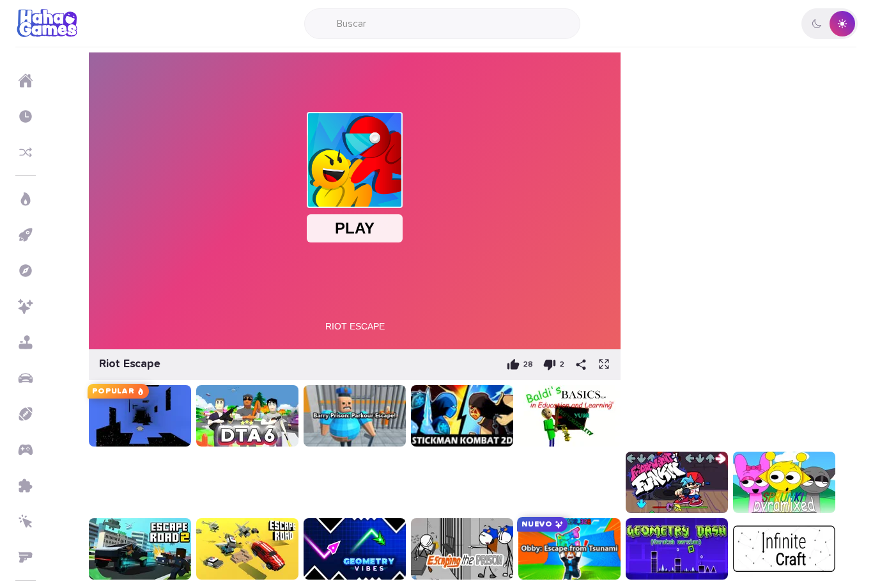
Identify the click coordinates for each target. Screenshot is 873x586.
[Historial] (25, 116)
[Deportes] (25, 414)
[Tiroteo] (25, 557)
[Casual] (25, 342)
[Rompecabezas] (25, 485)
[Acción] (25, 199)
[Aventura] (25, 271)
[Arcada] (25, 235)
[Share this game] (581, 364)
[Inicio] (25, 81)
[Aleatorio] (25, 152)
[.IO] (25, 450)
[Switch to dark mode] (829, 23)
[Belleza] (25, 306)
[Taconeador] (25, 521)
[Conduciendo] (25, 378)
